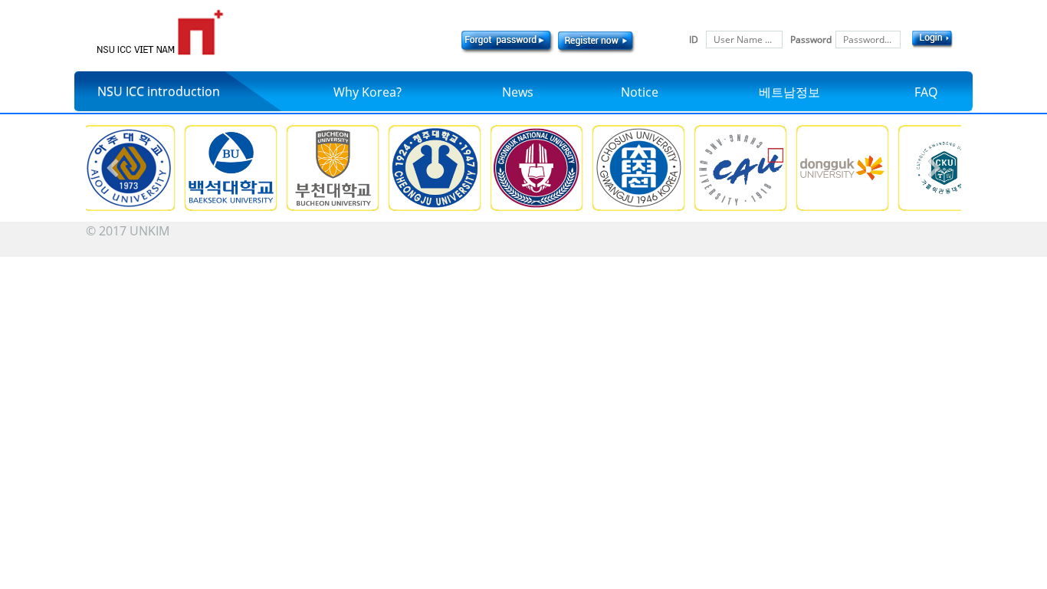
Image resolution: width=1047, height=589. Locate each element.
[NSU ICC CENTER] (160, 32)
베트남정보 (789, 92)
